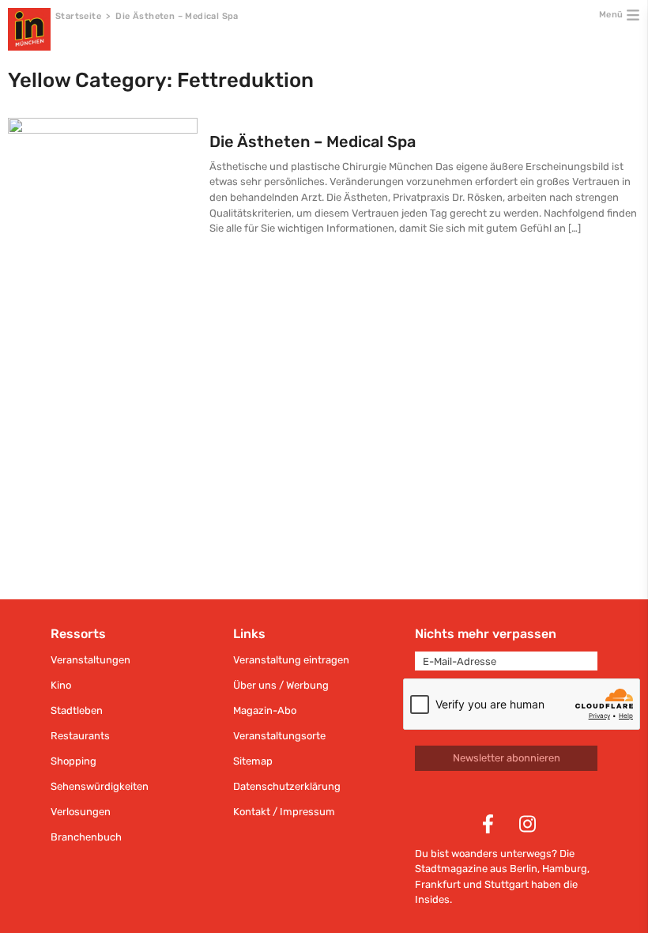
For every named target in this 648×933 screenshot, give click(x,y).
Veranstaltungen (90, 660)
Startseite (78, 16)
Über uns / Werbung (281, 685)
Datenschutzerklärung (287, 786)
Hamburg (564, 868)
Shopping (73, 761)
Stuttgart (506, 884)
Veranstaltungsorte (279, 736)
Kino (61, 685)
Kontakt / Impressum (284, 812)
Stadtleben (77, 710)
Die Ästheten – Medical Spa (312, 141)
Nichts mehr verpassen (485, 633)
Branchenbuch (86, 837)
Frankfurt (438, 884)
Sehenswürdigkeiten (100, 786)
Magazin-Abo (264, 710)
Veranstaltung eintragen (291, 660)
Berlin (523, 868)
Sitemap (253, 761)
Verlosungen (81, 812)
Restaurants (80, 736)
